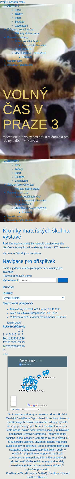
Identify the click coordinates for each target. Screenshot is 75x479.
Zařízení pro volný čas (20, 184)
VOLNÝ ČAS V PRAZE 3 (31, 109)
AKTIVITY (13, 161)
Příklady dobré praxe (27, 188)
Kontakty (27, 212)
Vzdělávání (21, 180)
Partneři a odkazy (17, 192)
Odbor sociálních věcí (28, 196)
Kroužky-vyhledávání (20, 220)
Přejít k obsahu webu (12, 1)
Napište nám (14, 216)
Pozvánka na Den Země (17, 275)
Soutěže (19, 176)
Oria (63, 473)
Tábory (19, 169)
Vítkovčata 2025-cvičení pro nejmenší (32, 317)
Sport (18, 172)
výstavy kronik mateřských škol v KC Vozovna (40, 247)
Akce (18, 165)
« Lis (5, 354)
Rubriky (8, 293)
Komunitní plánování (34, 200)
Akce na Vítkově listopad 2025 (28, 313)
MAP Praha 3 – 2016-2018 (30, 208)
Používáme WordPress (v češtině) (26, 473)
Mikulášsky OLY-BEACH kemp (28, 309)
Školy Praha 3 (23, 204)
